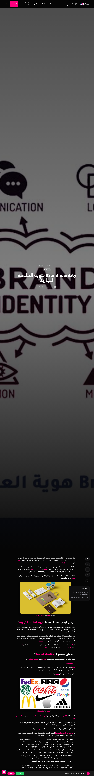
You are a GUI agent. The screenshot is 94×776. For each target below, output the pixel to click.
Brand (20, 560)
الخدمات (60, 4)
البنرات (45, 716)
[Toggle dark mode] (6, 3)
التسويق (64, 716)
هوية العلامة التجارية (31, 622)
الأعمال (51, 4)
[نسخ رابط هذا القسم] (73, 622)
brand (48, 615)
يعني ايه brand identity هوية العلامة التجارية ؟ (80, 593)
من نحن (68, 4)
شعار (73, 667)
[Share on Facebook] (87, 559)
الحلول (35, 4)
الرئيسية (74, 4)
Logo (46, 647)
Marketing (41, 265)
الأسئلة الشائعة (27, 4)
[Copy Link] (87, 575)
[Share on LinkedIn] (87, 569)
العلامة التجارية (66, 563)
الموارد (43, 4)
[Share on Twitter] (87, 564)
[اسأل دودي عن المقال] (4, 772)
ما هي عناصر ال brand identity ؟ (79, 597)
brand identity (45, 654)
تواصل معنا (15, 4)
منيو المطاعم (37, 716)
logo (73, 578)
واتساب (19, 773)
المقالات (48, 265)
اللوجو (39, 729)
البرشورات (28, 716)
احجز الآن (11, 773)
